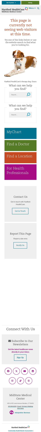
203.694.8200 (12, 406)
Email (19, 406)
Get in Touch (20, 211)
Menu (31, 8)
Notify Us (20, 245)
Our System (10, 2)
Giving (30, 2)
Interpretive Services (22, 413)
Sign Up (20, 358)
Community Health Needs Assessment (20, 431)
